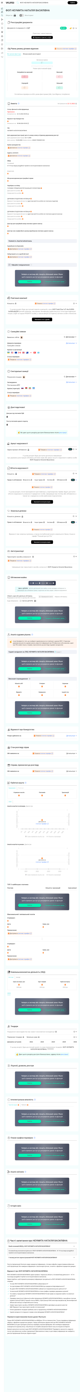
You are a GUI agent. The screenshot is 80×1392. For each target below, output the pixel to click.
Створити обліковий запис (55, 282)
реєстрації (63, 433)
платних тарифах (68, 48)
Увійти (29, 282)
